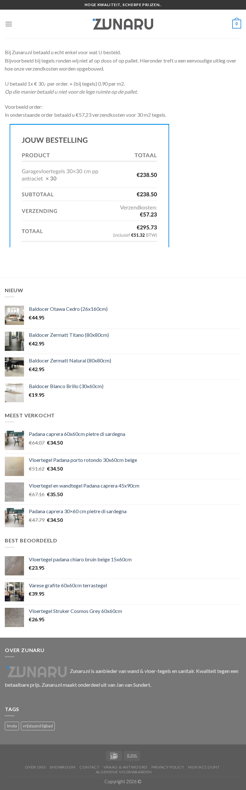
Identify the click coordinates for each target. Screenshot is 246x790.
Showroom (63, 767)
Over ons (35, 767)
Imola (12, 725)
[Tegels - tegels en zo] (123, 24)
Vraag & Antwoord (125, 767)
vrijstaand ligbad (38, 725)
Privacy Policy (168, 767)
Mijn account (203, 767)
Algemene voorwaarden (124, 771)
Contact (89, 767)
